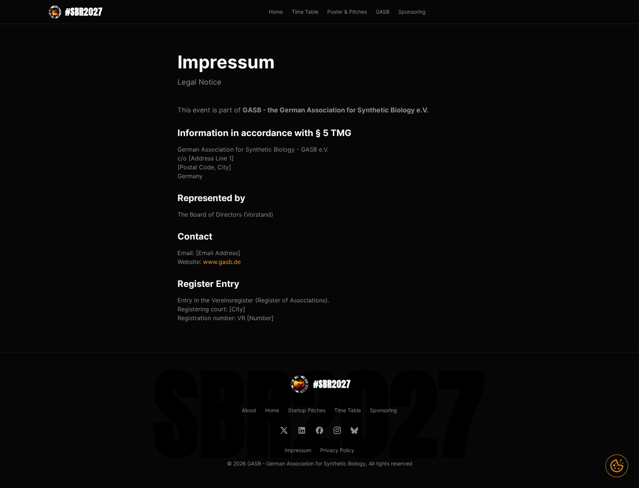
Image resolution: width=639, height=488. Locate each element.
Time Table (305, 12)
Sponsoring (412, 12)
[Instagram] (337, 430)
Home (276, 12)
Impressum (298, 450)
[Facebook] (319, 430)
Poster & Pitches (347, 12)
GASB (382, 12)
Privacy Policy (337, 450)
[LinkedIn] (301, 430)
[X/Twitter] (284, 430)
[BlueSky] (355, 430)
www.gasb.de (222, 261)
